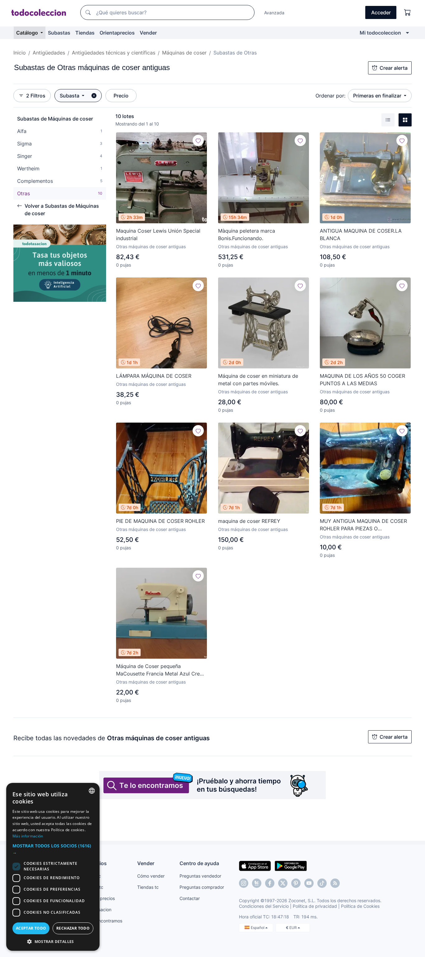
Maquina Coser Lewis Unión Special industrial (158, 234)
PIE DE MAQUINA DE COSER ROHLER (160, 521)
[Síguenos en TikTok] (322, 883)
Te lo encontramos (103, 920)
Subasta (70, 95)
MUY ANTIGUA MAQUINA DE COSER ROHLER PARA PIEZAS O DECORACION (363, 525)
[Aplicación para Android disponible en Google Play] (291, 865)
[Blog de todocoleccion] (335, 883)
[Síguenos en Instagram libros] (256, 883)
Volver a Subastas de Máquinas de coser (62, 209)
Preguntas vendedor (200, 876)
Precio (121, 95)
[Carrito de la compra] (407, 12)
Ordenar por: (330, 95)
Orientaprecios (117, 33)
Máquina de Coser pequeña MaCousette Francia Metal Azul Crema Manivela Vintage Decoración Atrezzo (161, 670)
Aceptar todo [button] (31, 928)
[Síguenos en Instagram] (243, 883)
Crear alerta (394, 68)
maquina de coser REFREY (249, 521)
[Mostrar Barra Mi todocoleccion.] (407, 32)
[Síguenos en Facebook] (269, 883)
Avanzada (274, 12)
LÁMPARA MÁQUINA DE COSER (153, 376)
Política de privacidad (315, 906)
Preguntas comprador (202, 887)
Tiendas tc (148, 887)
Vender (148, 33)
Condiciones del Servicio (264, 906)
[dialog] (53, 867)
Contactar (190, 898)
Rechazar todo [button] (73, 928)
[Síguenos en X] (282, 883)
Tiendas (85, 33)
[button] (52, 848)
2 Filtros (35, 95)
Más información (27, 836)
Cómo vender (151, 876)
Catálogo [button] (27, 33)
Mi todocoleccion (380, 33)
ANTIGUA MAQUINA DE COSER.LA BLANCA (361, 234)
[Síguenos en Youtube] (309, 883)
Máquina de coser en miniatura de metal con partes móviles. (258, 379)
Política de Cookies (360, 906)
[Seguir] (198, 140)
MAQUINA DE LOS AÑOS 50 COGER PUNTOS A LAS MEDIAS (362, 379)
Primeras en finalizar (378, 95)
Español (258, 927)
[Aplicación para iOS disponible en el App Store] (255, 865)
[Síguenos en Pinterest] (296, 883)
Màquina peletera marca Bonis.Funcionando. (246, 234)
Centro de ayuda (199, 863)
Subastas (59, 33)
